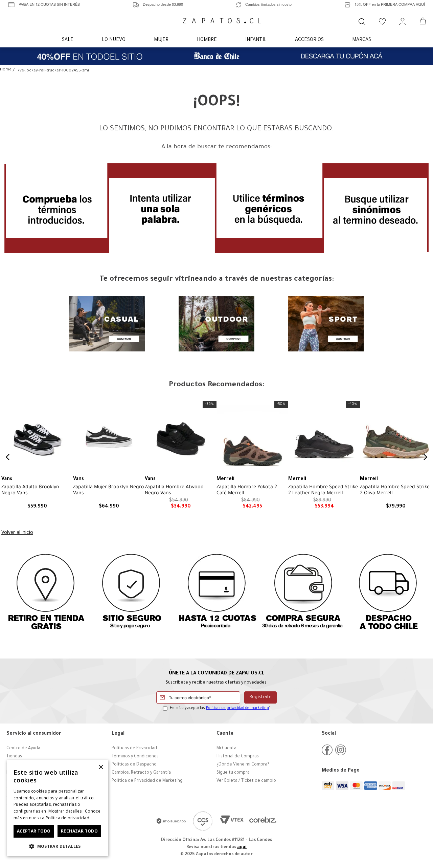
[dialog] (57, 808)
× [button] (100, 767)
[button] (57, 845)
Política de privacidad (68, 818)
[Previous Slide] (8, 457)
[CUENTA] (402, 21)
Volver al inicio (17, 533)
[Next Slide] (425, 457)
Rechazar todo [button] (79, 831)
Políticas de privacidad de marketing (237, 708)
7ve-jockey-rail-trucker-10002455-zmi (53, 71)
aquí (242, 847)
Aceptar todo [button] (34, 831)
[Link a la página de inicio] (6, 70)
